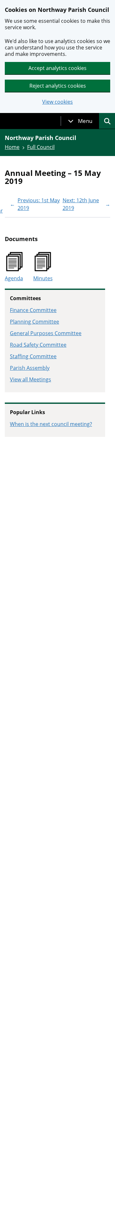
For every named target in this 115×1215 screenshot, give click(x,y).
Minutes (43, 278)
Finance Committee (33, 310)
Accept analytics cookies (57, 68)
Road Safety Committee (38, 344)
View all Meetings (30, 379)
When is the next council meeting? (51, 424)
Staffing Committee (33, 356)
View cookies (57, 102)
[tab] (80, 121)
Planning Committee (34, 321)
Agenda (14, 278)
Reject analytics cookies (57, 85)
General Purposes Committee (45, 333)
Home (12, 147)
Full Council (41, 147)
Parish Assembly (30, 367)
